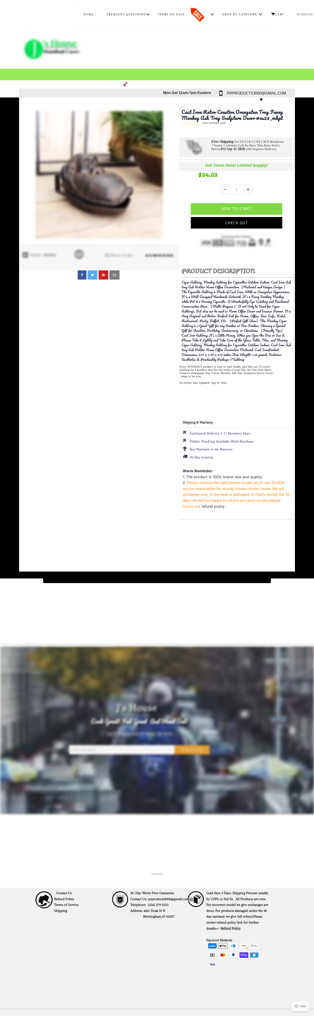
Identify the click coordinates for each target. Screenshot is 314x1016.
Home (89, 14)
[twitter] (92, 275)
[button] (204, 123)
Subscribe (192, 750)
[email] (114, 275)
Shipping (61, 911)
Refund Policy (64, 899)
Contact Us (64, 893)
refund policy (213, 506)
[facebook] (82, 275)
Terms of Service (66, 905)
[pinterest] (103, 275)
